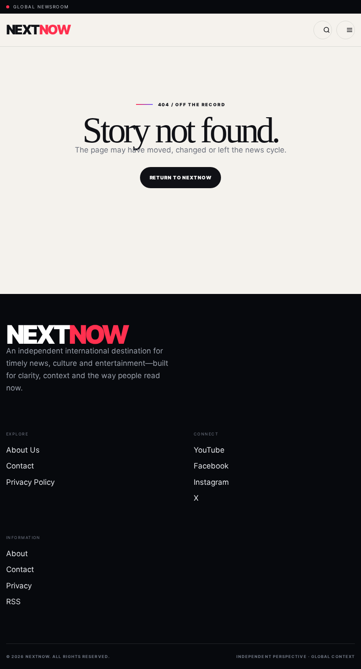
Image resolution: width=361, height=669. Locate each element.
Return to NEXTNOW (181, 178)
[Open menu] (345, 30)
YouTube (209, 450)
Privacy (19, 585)
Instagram (211, 482)
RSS (13, 601)
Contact (20, 465)
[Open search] (322, 30)
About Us (23, 450)
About (17, 553)
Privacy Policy (30, 482)
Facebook (211, 465)
